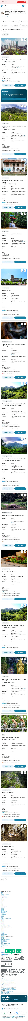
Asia (2, 893)
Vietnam (2, 909)
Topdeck (2, 932)
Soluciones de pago (5, 992)
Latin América (3, 896)
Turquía (2, 922)
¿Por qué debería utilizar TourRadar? (8, 983)
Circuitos (16, 9)
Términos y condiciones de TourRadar (18, 1016)
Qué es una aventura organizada (7, 988)
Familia (2, 947)
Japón (2, 905)
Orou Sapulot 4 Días (8, 846)
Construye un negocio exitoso (7, 991)
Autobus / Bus (4, 944)
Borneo (15, 746)
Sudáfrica (3, 900)
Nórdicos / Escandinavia (6, 918)
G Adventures (3, 930)
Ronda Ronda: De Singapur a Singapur (13, 60)
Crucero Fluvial (4, 941)
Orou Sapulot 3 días (8, 792)
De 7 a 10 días (14, 25)
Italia (2, 917)
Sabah (12, 746)
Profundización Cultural (5, 943)
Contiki (2, 927)
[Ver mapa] (22, 39)
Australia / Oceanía (5, 894)
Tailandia (2, 908)
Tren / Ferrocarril (4, 945)
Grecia (2, 913)
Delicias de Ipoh (6, 290)
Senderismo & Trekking (5, 939)
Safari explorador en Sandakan (11, 737)
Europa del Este (4, 911)
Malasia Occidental (15, 244)
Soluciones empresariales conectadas (8, 989)
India (2, 904)
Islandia (2, 915)
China (2, 902)
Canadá (2, 923)
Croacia (2, 910)
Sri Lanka (3, 907)
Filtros (6, 21)
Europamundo (4, 934)
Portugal (2, 919)
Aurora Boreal (4, 940)
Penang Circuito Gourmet (9, 571)
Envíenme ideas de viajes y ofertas (12, 1008)
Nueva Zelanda (4, 906)
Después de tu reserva (5, 984)
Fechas (15, 21)
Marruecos (3, 899)
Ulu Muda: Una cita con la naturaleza (13, 515)
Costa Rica (3, 924)
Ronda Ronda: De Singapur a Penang (13, 625)
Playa (2, 946)
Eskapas (2, 935)
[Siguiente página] (5, 878)
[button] (14, 80)
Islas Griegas (3, 914)
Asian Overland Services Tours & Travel (8, 9)
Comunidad (3, 986)
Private (2, 948)
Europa (2, 895)
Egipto (2, 898)
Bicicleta (2, 938)
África (2, 892)
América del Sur (4, 897)
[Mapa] (7, 34)
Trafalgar (2, 933)
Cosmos (2, 929)
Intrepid (2, 931)
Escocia (2, 920)
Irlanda (2, 916)
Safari (2, 942)
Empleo (7, 979)
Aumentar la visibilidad (5, 993)
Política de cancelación (5, 985)
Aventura (2, 937)
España (2, 921)
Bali (1, 901)
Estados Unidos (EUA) (5, 925)
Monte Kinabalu (14, 357)
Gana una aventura (7, 981)
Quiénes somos (4, 978)
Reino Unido (3, 912)
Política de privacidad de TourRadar (8, 1017)
